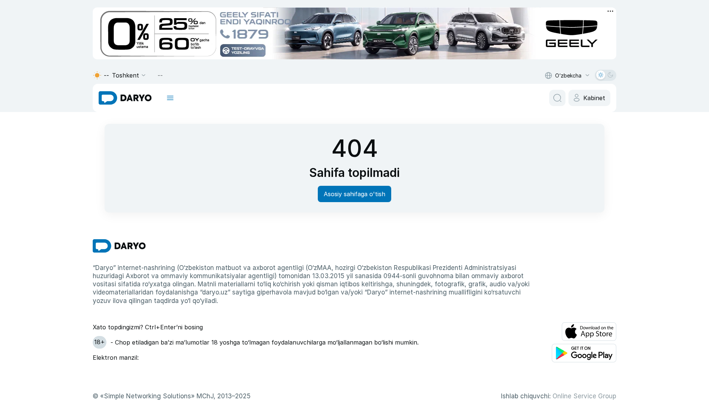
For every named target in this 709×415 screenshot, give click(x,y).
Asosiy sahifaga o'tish (354, 194)
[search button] (557, 98)
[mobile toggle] (170, 97)
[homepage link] (125, 98)
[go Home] (119, 246)
